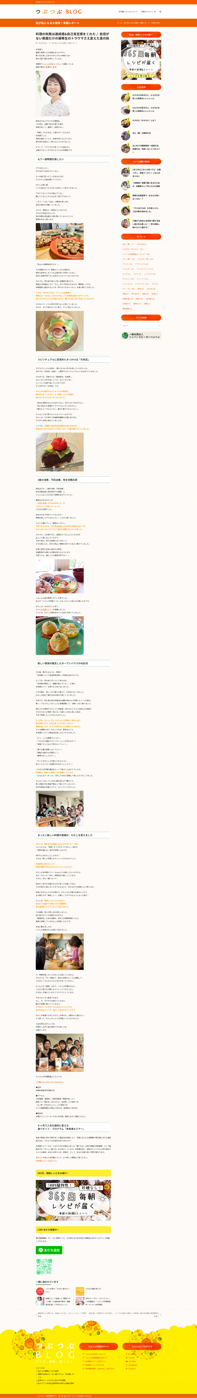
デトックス (142, 279)
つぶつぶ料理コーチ (50, 64)
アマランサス (141, 264)
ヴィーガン (129, 288)
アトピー (127, 264)
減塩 (145, 294)
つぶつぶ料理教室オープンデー (136, 254)
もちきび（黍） (145, 259)
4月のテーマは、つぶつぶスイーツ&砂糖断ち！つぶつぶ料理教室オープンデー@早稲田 (98, 1301)
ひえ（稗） (129, 259)
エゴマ (126, 274)
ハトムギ (127, 284)
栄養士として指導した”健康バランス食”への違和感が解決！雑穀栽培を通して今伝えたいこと (57, 1301)
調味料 (137, 303)
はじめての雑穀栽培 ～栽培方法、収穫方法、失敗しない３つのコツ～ (146, 149)
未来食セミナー (47, 609)
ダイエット (128, 279)
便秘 (141, 288)
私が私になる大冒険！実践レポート (65, 43)
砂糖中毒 (128, 299)
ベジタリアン (142, 284)
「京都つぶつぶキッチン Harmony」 (50, 1082)
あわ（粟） (128, 244)
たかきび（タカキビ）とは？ (144, 120)
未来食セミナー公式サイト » (46, 1160)
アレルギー (128, 269)
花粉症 (126, 303)
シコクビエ (149, 274)
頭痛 (147, 303)
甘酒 (155, 294)
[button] (160, 11)
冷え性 (151, 288)
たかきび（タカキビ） (133, 249)
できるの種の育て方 (93, 1288)
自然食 (150, 299)
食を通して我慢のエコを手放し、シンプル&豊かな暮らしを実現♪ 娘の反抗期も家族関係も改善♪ (123, 1314)
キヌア (137, 274)
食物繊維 (127, 308)
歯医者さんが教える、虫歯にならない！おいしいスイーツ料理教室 (61, 1314)
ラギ (155, 284)
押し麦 (135, 294)
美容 (139, 299)
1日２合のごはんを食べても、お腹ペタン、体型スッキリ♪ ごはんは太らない (146, 172)
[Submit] (159, 325)
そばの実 (141, 244)
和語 (125, 294)
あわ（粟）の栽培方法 (141, 133)
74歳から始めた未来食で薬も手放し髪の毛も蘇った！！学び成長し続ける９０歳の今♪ (146, 224)
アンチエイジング (145, 269)
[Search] (141, 325)
